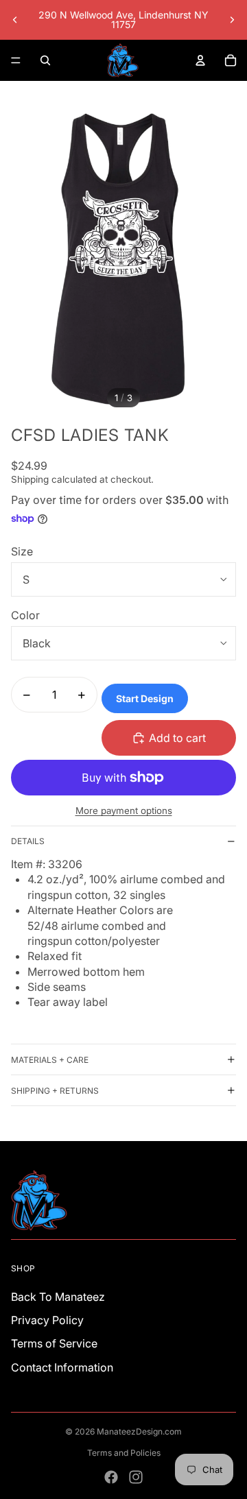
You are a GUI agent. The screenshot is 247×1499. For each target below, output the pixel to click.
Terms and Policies (124, 1453)
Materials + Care (50, 1060)
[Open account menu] (200, 60)
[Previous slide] (15, 20)
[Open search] (45, 60)
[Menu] (16, 60)
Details (28, 841)
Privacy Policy (47, 1320)
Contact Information (62, 1367)
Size (22, 551)
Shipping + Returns (55, 1091)
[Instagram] (136, 1477)
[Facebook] (111, 1477)
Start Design (145, 698)
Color (25, 615)
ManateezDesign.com (139, 1431)
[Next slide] (232, 20)
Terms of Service (54, 1343)
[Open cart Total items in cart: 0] (230, 60)
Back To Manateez (58, 1297)
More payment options (123, 810)
